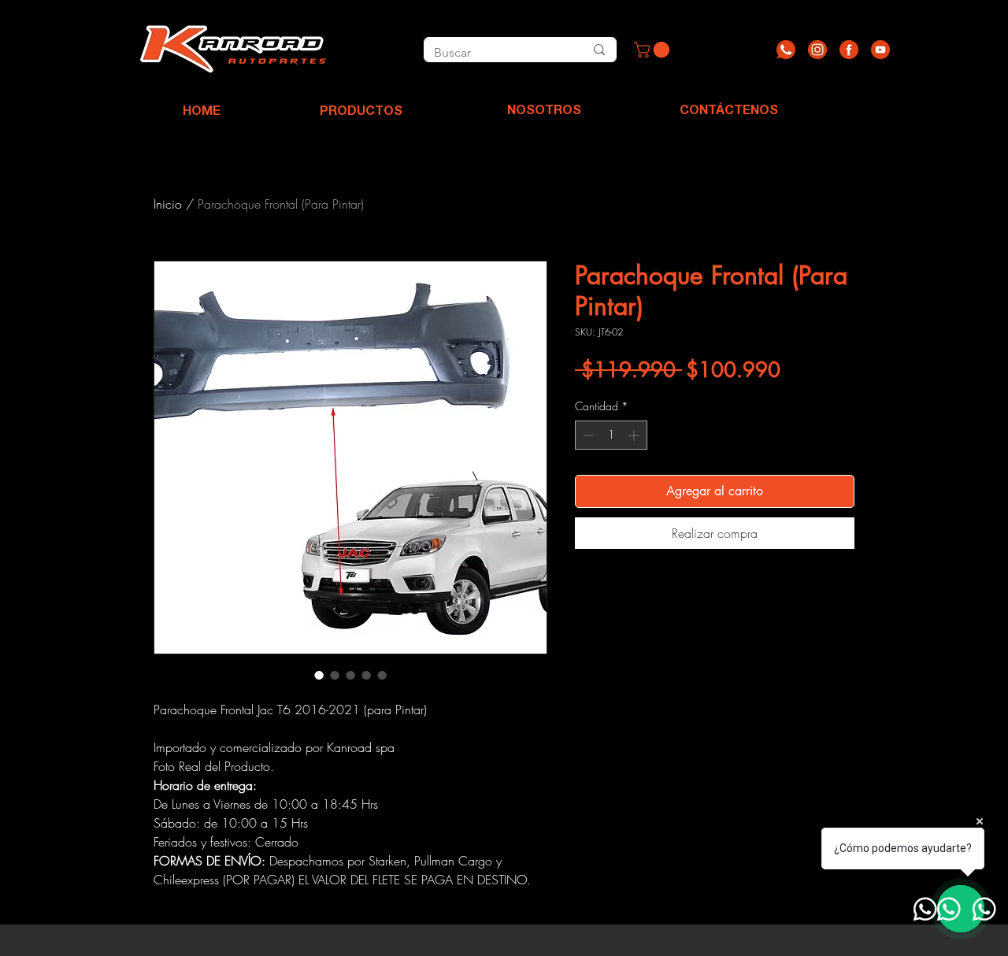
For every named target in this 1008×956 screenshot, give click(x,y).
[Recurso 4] (880, 49)
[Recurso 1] (785, 49)
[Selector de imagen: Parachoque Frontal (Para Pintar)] (319, 675)
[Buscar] (599, 49)
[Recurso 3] (848, 49)
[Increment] (635, 435)
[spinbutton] (611, 435)
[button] (653, 49)
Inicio (168, 204)
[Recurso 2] (817, 49)
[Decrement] (587, 435)
